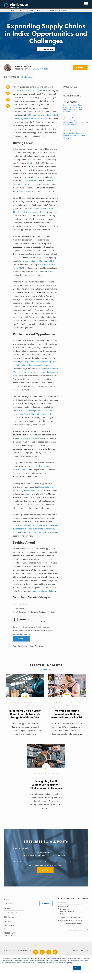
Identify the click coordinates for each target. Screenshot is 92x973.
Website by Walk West (80, 950)
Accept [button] (77, 968)
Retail (53, 612)
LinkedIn (44, 69)
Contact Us (9, 917)
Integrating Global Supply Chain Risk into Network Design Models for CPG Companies (73, 108)
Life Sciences (21, 612)
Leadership (9, 904)
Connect (46, 903)
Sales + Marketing (67, 705)
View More (46, 669)
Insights (12, 10)
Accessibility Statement (10, 934)
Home (4, 10)
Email (35, 69)
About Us (8, 922)
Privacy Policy (10, 913)
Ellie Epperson (27, 77)
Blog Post (48, 49)
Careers (7, 908)
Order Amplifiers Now (12, 927)
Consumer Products (38, 612)
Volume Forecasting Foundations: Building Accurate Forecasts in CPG (75, 122)
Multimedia (72, 102)
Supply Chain (25, 705)
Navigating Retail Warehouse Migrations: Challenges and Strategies (74, 135)
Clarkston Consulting (16, 5)
